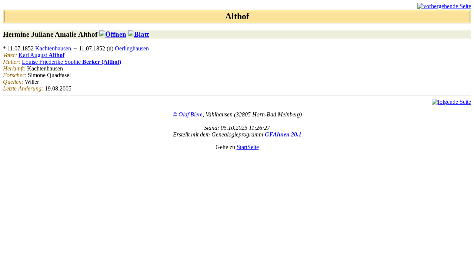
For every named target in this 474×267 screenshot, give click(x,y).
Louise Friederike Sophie (71, 62)
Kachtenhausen (53, 48)
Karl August (41, 55)
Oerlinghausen (132, 48)
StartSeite (248, 147)
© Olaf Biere (188, 114)
